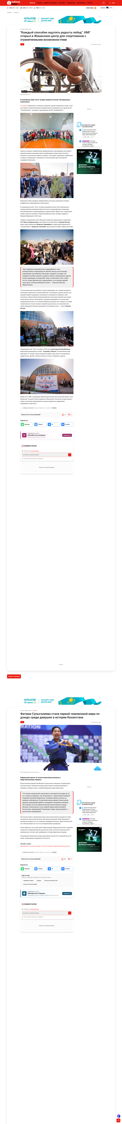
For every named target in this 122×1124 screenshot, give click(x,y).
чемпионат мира (28, 880)
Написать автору (96, 44)
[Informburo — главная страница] (14, 3)
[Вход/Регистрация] (110, 3)
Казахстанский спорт (51, 880)
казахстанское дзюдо (30, 884)
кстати (35, 710)
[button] (108, 8)
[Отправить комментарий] (69, 454)
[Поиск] (106, 3)
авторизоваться (35, 451)
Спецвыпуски (71, 3)
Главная (9, 12)
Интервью (62, 3)
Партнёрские (81, 3)
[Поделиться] (118, 1120)
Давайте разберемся (50, 3)
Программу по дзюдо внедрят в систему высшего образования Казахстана (45, 846)
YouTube (89, 3)
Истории (39, 3)
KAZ (113, 3)
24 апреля (23, 106)
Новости (32, 3)
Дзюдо (39, 880)
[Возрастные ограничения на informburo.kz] (103, 3)
